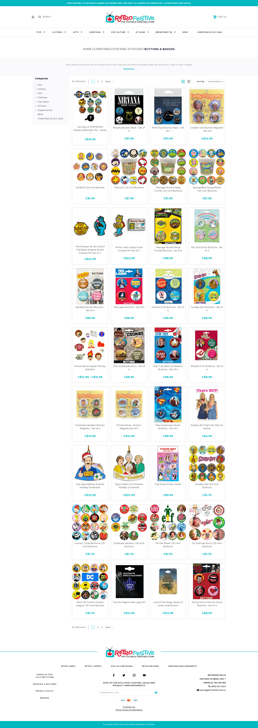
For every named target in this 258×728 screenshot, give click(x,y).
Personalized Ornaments (182, 666)
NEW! (185, 32)
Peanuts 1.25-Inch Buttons (129, 187)
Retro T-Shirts (93, 666)
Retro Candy (68, 666)
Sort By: (201, 81)
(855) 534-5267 (218, 686)
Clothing (57, 32)
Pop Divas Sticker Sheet (168, 484)
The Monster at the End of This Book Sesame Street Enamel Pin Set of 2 (90, 249)
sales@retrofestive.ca (213, 690)
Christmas (95, 32)
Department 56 (163, 32)
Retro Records (150, 666)
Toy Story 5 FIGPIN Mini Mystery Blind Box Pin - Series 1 (90, 130)
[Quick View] (90, 121)
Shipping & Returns (44, 684)
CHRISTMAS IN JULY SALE (209, 32)
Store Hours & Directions (129, 710)
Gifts (76, 32)
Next (108, 81)
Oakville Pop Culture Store (45, 675)
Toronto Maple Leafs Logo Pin (129, 602)
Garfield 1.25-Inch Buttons (90, 187)
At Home (140, 32)
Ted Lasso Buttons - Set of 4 (129, 307)
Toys (38, 32)
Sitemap (151, 724)
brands (44, 698)
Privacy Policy (45, 691)
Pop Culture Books (122, 666)
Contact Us (129, 707)
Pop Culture (118, 32)
